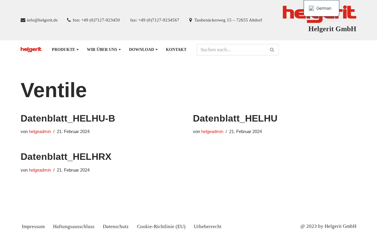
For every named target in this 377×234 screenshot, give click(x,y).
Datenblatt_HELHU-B (68, 118)
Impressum (33, 226)
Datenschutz (116, 226)
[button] (78, 50)
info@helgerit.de (42, 19)
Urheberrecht (207, 226)
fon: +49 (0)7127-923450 (96, 19)
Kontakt (176, 49)
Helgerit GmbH (340, 226)
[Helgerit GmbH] (31, 49)
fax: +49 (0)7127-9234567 (154, 19)
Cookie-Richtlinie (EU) (161, 226)
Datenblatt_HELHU (235, 118)
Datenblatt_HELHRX (66, 156)
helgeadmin (40, 131)
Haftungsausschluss (74, 226)
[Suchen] (272, 50)
